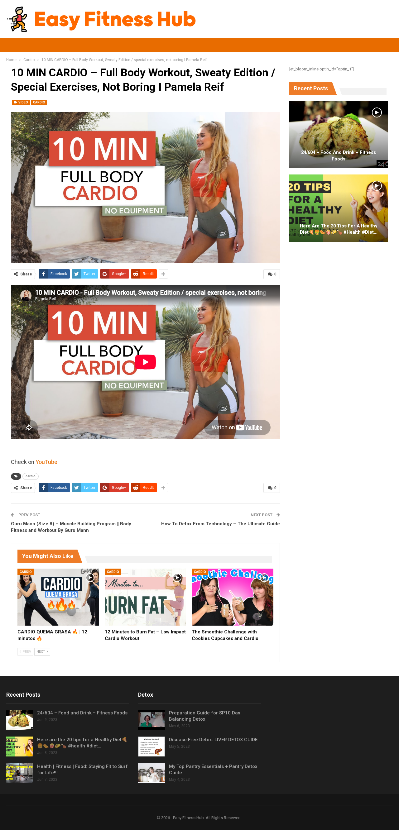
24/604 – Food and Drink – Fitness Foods (338, 156)
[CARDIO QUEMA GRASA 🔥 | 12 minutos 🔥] (58, 597)
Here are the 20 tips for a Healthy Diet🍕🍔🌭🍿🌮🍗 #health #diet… (338, 229)
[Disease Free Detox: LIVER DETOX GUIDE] (151, 746)
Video (23, 102)
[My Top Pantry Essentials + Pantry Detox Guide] (151, 773)
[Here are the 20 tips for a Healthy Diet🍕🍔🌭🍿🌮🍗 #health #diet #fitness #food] (339, 208)
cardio (31, 476)
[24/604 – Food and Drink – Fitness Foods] (339, 135)
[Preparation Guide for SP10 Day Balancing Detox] (151, 720)
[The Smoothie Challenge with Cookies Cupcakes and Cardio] (232, 597)
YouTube (46, 462)
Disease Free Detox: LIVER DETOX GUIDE (213, 739)
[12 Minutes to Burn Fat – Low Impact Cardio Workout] (145, 597)
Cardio (39, 102)
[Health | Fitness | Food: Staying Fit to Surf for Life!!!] (19, 773)
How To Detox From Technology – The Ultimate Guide (220, 524)
